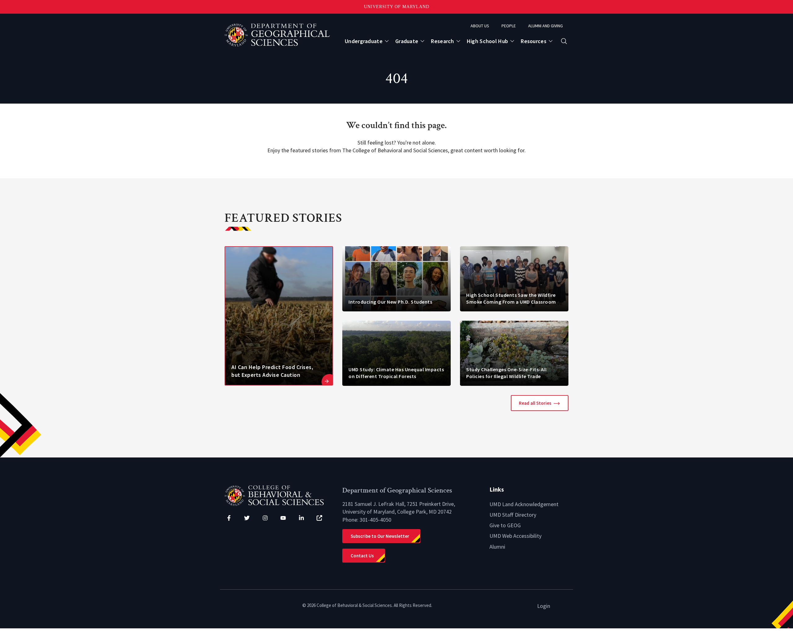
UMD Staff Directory (512, 514)
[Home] (279, 494)
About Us (480, 26)
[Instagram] (265, 518)
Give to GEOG (505, 525)
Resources (533, 41)
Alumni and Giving (545, 26)
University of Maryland (396, 6)
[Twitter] (247, 518)
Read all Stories (535, 403)
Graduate (406, 41)
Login (543, 605)
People (509, 26)
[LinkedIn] (301, 518)
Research (442, 41)
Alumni (497, 546)
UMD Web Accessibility (515, 535)
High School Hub (487, 41)
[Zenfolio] (319, 518)
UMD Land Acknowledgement (524, 504)
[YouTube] (283, 518)
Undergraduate (364, 41)
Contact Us (362, 556)
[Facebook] (229, 518)
